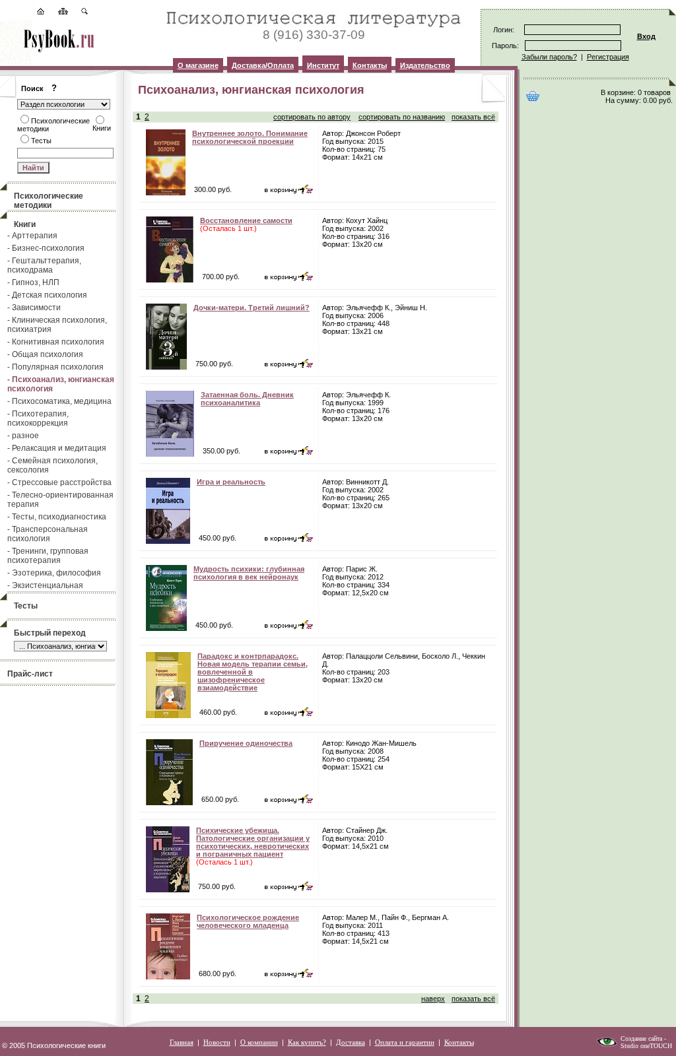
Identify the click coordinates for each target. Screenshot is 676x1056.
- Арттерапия (32, 235)
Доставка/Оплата (263, 65)
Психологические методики (48, 200)
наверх (433, 999)
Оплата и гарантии (404, 1042)
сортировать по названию (401, 117)
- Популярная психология (55, 367)
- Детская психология (47, 295)
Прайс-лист (30, 673)
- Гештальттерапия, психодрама (44, 265)
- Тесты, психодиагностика (56, 516)
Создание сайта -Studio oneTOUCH (646, 1042)
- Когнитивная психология (55, 341)
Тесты (26, 605)
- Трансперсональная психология (47, 534)
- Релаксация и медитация (56, 448)
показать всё (473, 117)
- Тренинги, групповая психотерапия (47, 555)
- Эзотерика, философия (54, 573)
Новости (216, 1042)
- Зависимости (34, 307)
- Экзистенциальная (45, 585)
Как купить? (307, 1042)
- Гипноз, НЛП (33, 282)
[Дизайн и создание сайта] (606, 1045)
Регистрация (608, 57)
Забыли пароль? (549, 57)
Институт (323, 65)
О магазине (198, 65)
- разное (23, 435)
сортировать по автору (312, 117)
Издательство (425, 65)
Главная (181, 1042)
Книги (25, 224)
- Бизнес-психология (45, 248)
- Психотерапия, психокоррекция (38, 418)
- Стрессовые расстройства (59, 482)
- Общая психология (45, 354)
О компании (259, 1042)
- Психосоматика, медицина (59, 401)
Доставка (350, 1042)
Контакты (370, 65)
